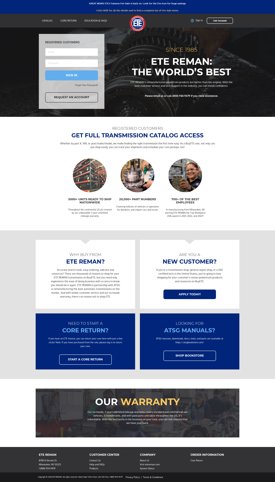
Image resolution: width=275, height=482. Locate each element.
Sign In (199, 20)
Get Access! (220, 20)
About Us (144, 460)
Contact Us (95, 460)
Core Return (68, 20)
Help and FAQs (97, 464)
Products (93, 468)
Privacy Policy (133, 477)
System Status (147, 468)
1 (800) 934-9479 (47, 468)
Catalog (47, 20)
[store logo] (137, 23)
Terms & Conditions (153, 477)
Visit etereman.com (150, 464)
